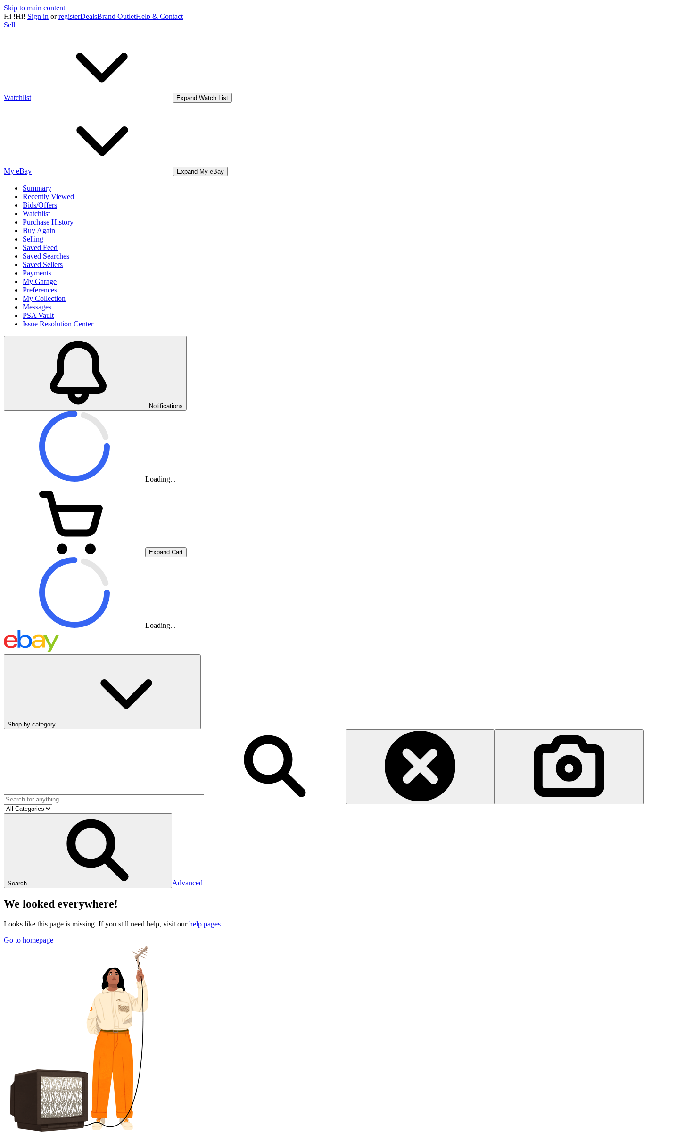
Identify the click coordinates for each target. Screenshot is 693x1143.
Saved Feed (40, 247)
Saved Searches (46, 256)
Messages (37, 307)
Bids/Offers (40, 205)
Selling (33, 239)
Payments (37, 273)
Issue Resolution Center (58, 324)
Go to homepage (28, 940)
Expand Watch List (202, 97)
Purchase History (48, 222)
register (69, 16)
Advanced (187, 883)
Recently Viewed (48, 196)
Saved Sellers (43, 264)
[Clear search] (420, 766)
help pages (205, 924)
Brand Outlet (116, 16)
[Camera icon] (569, 766)
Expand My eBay (200, 171)
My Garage (40, 281)
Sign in (38, 16)
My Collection (44, 298)
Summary (37, 188)
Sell (9, 25)
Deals (88, 16)
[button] (88, 850)
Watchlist (36, 213)
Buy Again (39, 230)
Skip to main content (34, 8)
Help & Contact (159, 16)
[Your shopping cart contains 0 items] (74, 552)
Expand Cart (166, 552)
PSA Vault (38, 315)
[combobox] (104, 799)
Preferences (40, 290)
